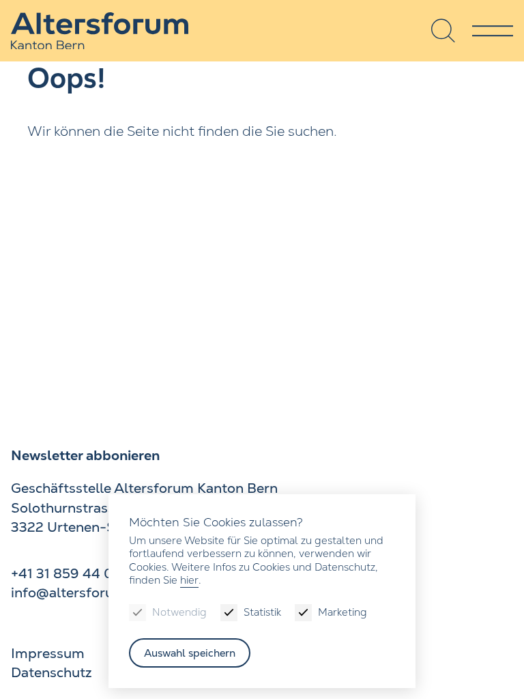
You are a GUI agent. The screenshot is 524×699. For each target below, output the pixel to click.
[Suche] (443, 30)
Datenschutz (51, 672)
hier (189, 579)
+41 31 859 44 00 (67, 573)
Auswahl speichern (189, 652)
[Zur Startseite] (99, 31)
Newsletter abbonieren (85, 455)
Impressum (48, 653)
